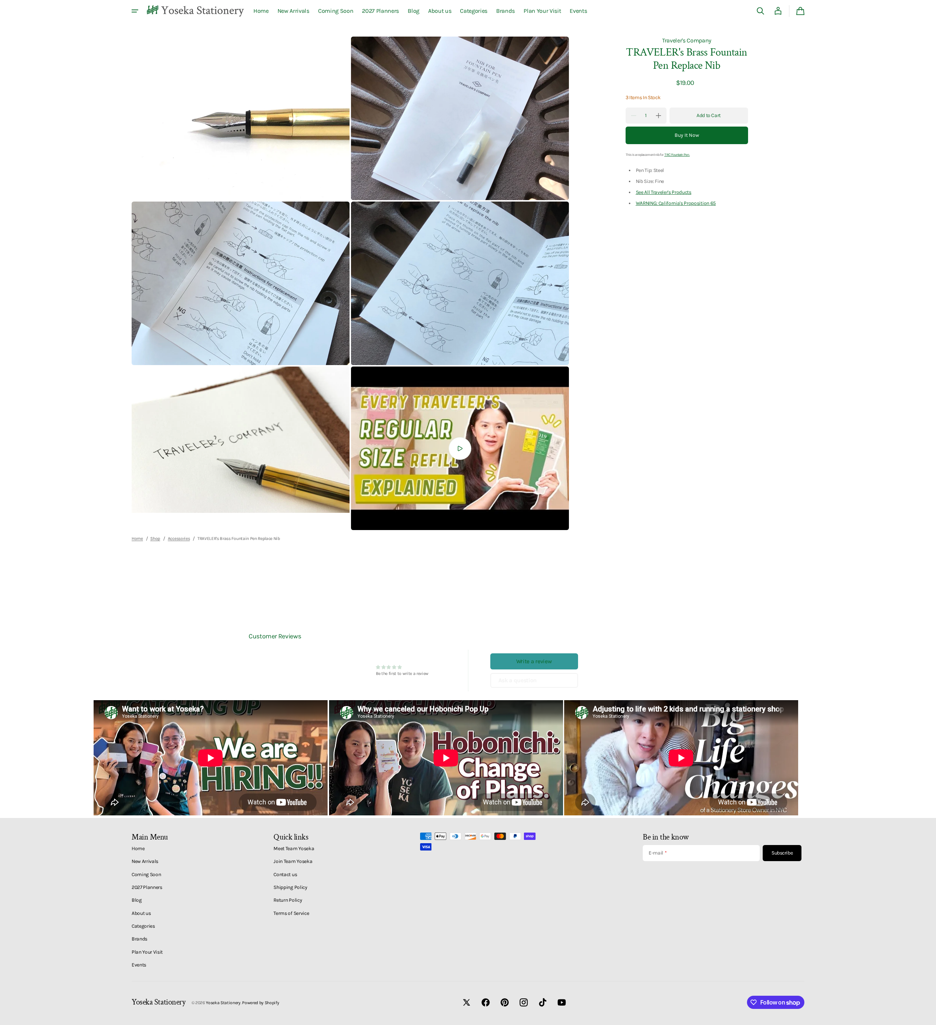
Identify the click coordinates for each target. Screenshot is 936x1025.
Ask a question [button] (517, 680)
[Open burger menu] (135, 11)
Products (681, 192)
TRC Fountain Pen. (677, 155)
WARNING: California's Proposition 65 (676, 203)
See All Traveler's (653, 192)
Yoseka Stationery (223, 1002)
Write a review (534, 661)
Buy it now (687, 135)
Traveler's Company (686, 40)
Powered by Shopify (260, 1002)
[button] (760, 11)
